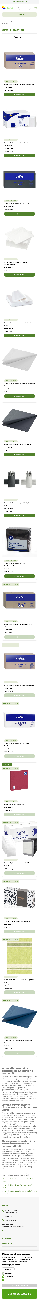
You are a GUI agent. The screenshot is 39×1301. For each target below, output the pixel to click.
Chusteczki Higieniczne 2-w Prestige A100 (18, 921)
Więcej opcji (9, 1269)
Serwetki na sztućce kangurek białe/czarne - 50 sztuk (19, 1192)
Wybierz (17, 37)
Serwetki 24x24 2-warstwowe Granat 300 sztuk (18, 1186)
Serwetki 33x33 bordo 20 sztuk (14, 804)
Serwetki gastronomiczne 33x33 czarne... (17, 204)
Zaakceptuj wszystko (19, 1293)
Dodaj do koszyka (19, 94)
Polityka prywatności (11, 1265)
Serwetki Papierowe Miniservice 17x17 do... (17, 863)
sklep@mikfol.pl (10, 1216)
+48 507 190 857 (10, 1220)
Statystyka (9, 1277)
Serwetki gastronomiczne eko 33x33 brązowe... (19, 84)
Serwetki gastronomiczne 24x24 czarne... (18, 444)
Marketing (9, 1280)
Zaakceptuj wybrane (19, 1285)
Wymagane (9, 1273)
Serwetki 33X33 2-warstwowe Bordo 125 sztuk (18, 1180)
